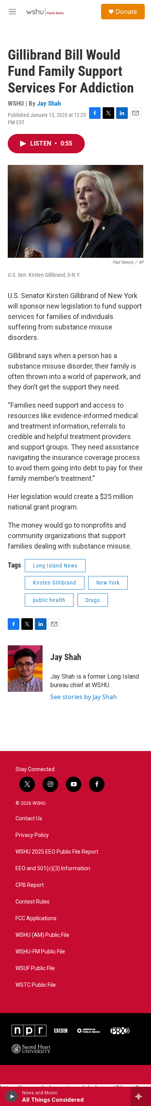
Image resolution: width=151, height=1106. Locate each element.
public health (49, 600)
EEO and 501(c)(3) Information (52, 868)
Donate (126, 11)
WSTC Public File (35, 985)
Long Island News (55, 565)
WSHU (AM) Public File (42, 935)
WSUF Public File (35, 968)
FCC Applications (36, 918)
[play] (12, 1096)
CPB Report (29, 885)
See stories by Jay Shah (83, 697)
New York (108, 583)
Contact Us (28, 818)
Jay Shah (49, 103)
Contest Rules (32, 902)
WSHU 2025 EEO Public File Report (56, 852)
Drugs (93, 600)
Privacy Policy (32, 835)
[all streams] (140, 1096)
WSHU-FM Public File (40, 952)
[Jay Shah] (25, 668)
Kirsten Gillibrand (54, 583)
